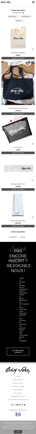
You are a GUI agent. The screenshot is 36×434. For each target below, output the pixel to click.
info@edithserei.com (18, 396)
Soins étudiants (18, 383)
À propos (18, 376)
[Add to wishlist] (33, 49)
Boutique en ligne (18, 386)
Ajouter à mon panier (18, 58)
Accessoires (25, 16)
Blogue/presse (18, 389)
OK (18, 432)
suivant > (23, 237)
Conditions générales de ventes (18, 399)
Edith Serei (12, 16)
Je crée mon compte (18, 351)
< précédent (13, 237)
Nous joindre (18, 393)
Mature (18, 20)
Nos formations (18, 380)
